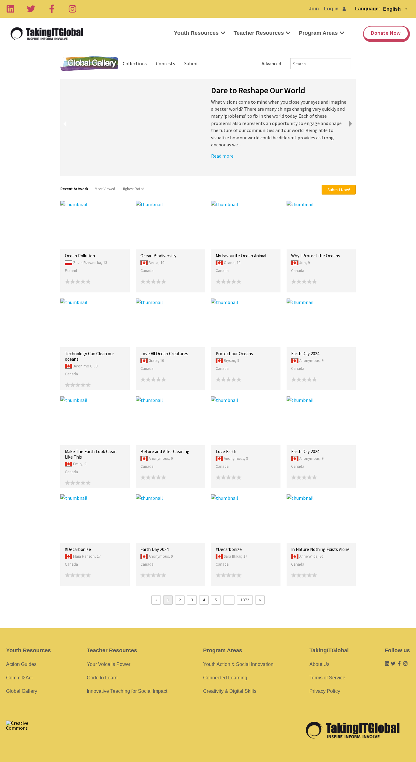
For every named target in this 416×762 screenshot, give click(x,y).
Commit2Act (19, 677)
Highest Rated (133, 188)
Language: (367, 8)
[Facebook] (52, 9)
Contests (165, 63)
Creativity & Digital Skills (229, 691)
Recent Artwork (74, 188)
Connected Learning (225, 677)
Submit (191, 63)
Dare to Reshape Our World (258, 90)
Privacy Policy (324, 691)
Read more (222, 156)
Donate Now (385, 32)
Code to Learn (102, 677)
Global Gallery (89, 63)
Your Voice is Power (108, 664)
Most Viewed (105, 188)
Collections (135, 63)
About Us (319, 664)
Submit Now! (338, 189)
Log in (331, 8)
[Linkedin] (10, 9)
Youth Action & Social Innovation (238, 664)
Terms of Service (327, 677)
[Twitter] (31, 9)
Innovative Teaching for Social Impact (127, 691)
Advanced (271, 63)
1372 (245, 600)
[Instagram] (72, 9)
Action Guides (21, 664)
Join (314, 8)
